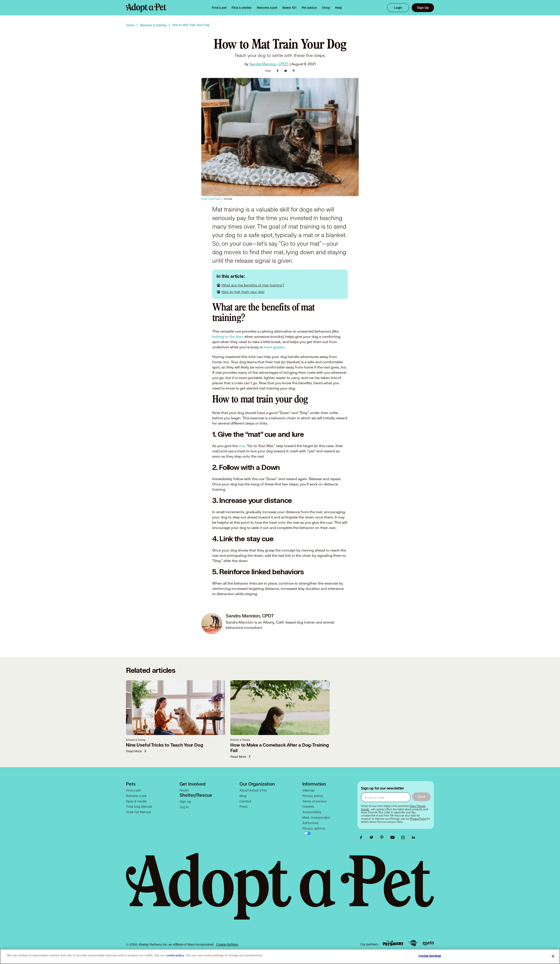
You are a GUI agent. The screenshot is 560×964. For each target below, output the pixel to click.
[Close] (553, 956)
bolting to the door (227, 336)
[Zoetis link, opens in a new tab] (428, 943)
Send (421, 796)
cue (242, 446)
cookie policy (175, 955)
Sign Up (423, 7)
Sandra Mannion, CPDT (268, 64)
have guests (274, 347)
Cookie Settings (227, 944)
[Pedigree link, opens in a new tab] (413, 943)
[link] (267, 8)
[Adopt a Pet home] (146, 7)
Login (398, 7)
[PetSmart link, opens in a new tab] (393, 943)
